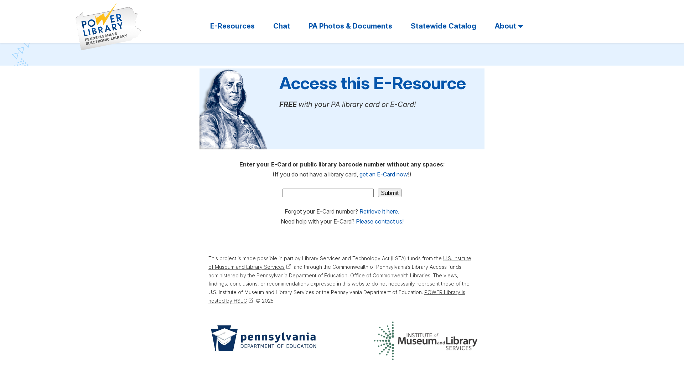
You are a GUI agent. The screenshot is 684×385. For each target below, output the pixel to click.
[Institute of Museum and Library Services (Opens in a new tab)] (425, 341)
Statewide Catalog (443, 26)
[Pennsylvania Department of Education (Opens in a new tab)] (263, 341)
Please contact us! (380, 221)
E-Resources (232, 26)
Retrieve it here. (379, 211)
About (505, 26)
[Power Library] (108, 27)
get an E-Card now (383, 174)
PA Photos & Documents (350, 26)
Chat (281, 26)
